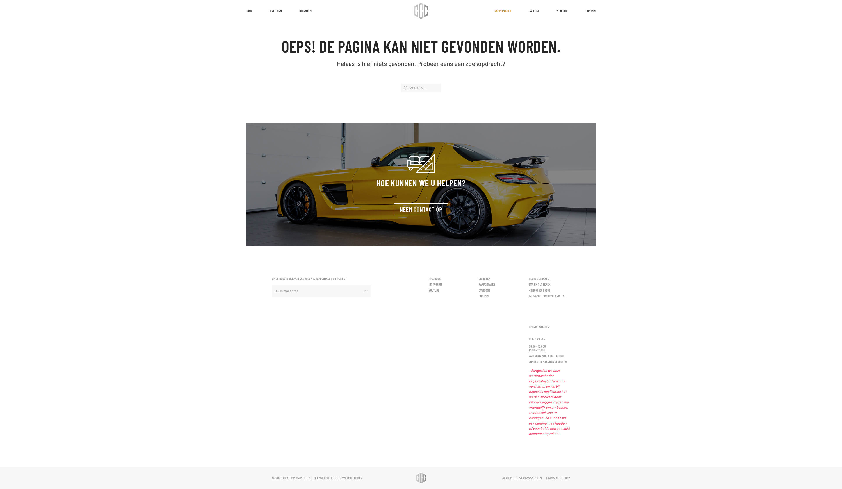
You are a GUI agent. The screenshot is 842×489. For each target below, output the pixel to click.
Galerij (534, 11)
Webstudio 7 (352, 478)
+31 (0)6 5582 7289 (539, 290)
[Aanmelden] (366, 291)
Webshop (562, 11)
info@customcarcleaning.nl (547, 296)
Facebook (435, 279)
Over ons (276, 11)
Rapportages (502, 11)
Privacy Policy (558, 478)
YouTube (434, 290)
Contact (591, 11)
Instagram (435, 284)
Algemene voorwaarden (522, 478)
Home (249, 11)
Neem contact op (421, 209)
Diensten (305, 11)
